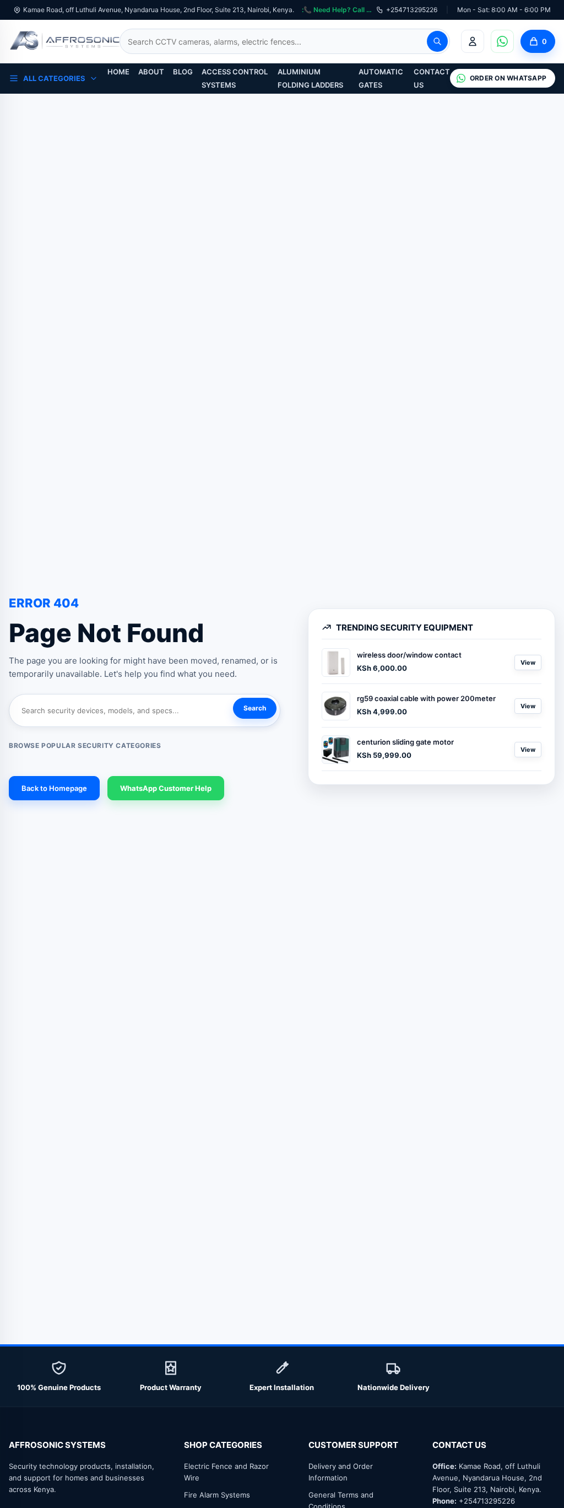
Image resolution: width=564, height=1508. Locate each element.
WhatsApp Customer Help (166, 788)
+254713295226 (411, 10)
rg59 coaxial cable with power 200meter (426, 698)
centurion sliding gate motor (405, 741)
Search (254, 708)
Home (118, 71)
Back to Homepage (54, 788)
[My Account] (472, 41)
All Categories (54, 78)
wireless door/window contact (409, 654)
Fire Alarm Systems (217, 1494)
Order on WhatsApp (508, 78)
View (527, 662)
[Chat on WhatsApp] (502, 41)
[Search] (437, 41)
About (151, 71)
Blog (183, 71)
